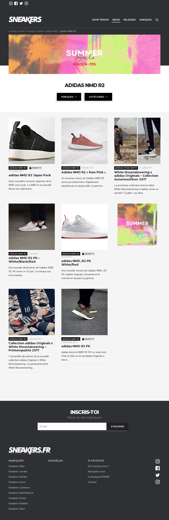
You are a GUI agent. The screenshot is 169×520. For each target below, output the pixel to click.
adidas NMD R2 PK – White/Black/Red (24, 259)
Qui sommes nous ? (98, 466)
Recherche (156, 20)
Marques (145, 19)
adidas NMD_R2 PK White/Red (76, 262)
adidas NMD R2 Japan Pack (30, 175)
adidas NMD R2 (18, 168)
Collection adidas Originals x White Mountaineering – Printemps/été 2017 (31, 347)
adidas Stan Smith (126, 168)
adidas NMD (52, 31)
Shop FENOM (100, 19)
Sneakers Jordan (18, 471)
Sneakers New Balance (21, 493)
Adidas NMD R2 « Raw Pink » (83, 172)
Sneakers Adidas (35, 31)
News (116, 19)
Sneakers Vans (17, 508)
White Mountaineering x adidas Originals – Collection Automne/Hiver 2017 (136, 176)
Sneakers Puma (17, 498)
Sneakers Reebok (18, 503)
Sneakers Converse (19, 487)
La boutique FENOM (98, 476)
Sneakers (13, 31)
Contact (92, 482)
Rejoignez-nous (96, 471)
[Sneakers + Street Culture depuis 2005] (30, 450)
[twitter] (21, 3)
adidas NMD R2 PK (75, 346)
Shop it (36, 168)
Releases (129, 19)
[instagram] (11, 3)
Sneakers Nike (16, 466)
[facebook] (16, 3)
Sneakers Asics (17, 482)
